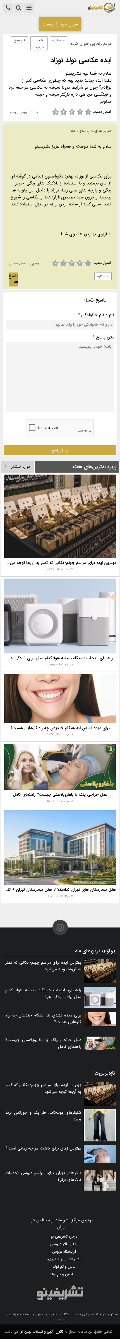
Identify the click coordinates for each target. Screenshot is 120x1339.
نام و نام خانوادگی (96, 314)
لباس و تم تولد (64, 1267)
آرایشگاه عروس (64, 1251)
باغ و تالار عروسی (64, 1244)
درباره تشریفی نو (64, 1236)
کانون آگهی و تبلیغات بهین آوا (42, 1332)
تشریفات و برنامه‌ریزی (64, 1259)
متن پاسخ (103, 337)
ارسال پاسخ (60, 450)
